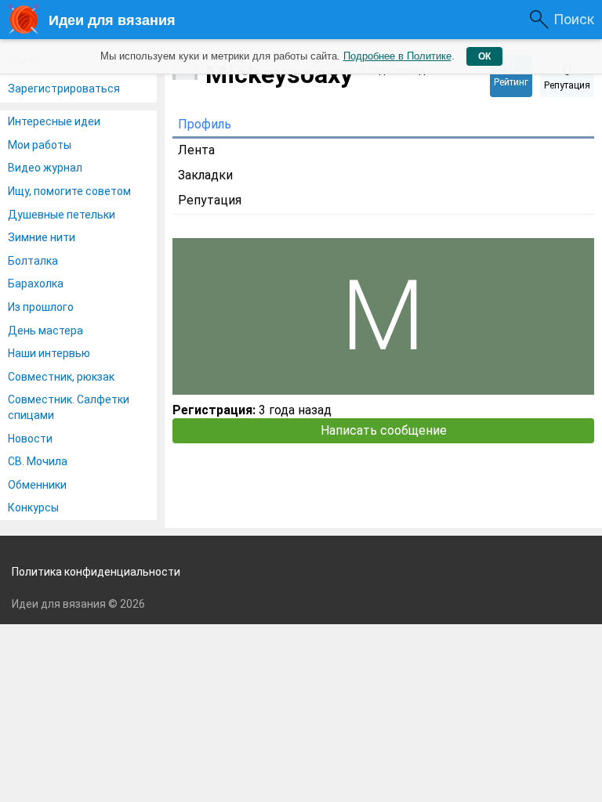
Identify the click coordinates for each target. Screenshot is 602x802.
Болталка (33, 261)
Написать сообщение (384, 430)
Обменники (37, 485)
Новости (30, 438)
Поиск (573, 19)
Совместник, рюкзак (61, 376)
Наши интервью (49, 353)
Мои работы (39, 145)
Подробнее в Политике (397, 56)
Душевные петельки (61, 214)
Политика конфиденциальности (96, 571)
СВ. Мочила (37, 461)
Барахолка (35, 283)
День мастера (45, 330)
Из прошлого (41, 307)
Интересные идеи (54, 121)
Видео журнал (45, 167)
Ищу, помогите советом (69, 191)
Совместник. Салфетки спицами (68, 407)
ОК (484, 56)
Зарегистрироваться (64, 88)
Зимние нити (41, 237)
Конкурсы (33, 507)
